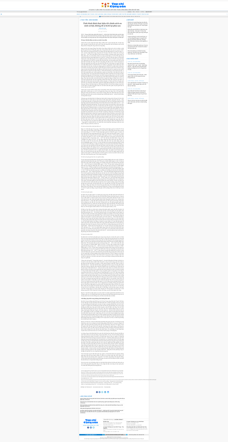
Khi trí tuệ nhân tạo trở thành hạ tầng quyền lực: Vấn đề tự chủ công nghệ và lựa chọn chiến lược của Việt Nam (137, 52)
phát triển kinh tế (88, 387)
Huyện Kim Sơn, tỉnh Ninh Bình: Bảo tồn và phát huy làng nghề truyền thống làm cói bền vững (100, 401)
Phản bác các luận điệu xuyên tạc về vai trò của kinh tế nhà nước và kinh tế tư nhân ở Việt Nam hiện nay (138, 47)
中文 (133, 11)
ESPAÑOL (142, 11)
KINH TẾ (89, 14)
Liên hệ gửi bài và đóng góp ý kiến (114, 434)
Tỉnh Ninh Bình (107, 387)
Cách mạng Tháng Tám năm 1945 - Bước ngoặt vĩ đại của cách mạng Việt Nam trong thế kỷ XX (137, 76)
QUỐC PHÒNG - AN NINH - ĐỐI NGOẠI (104, 14)
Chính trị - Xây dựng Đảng (82, 14)
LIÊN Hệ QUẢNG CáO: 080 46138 (136, 434)
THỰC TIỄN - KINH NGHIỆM (126, 14)
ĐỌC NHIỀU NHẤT (132, 58)
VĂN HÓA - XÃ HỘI (94, 14)
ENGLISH (137, 11)
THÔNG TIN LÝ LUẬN (144, 14)
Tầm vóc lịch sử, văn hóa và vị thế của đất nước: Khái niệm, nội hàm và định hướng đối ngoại (137, 102)
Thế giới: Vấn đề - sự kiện (116, 14)
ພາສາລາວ (129, 11)
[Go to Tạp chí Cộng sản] (114, 5)
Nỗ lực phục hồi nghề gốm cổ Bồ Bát (87, 408)
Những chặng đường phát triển (91, 425)
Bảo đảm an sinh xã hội (98, 387)
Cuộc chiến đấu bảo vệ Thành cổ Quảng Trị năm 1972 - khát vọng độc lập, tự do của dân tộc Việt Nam (138, 84)
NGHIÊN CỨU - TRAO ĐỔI (136, 14)
